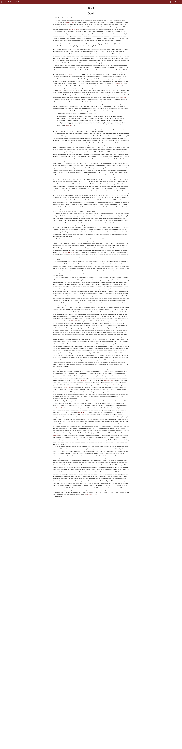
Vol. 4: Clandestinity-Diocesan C (15, 2)
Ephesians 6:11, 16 (91, 494)
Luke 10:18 (117, 104)
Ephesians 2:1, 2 (57, 407)
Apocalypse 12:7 (108, 380)
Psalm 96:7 (72, 252)
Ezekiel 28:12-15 (69, 125)
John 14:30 (81, 412)
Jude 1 (89, 88)
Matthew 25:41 (70, 22)
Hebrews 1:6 (65, 252)
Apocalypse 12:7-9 (117, 83)
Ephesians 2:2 (66, 387)
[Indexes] (179, 2)
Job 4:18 (60, 90)
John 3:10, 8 (108, 455)
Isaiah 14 (88, 216)
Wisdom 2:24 (70, 74)
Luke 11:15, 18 (112, 385)
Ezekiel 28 (79, 369)
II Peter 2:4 (98, 88)
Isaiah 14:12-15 (124, 97)
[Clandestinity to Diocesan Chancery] (172, 2)
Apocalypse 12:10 (74, 29)
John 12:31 (56, 435)
